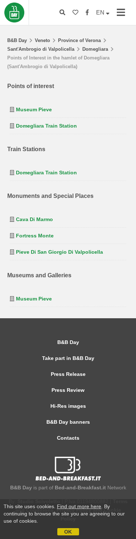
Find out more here (79, 506)
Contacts (68, 438)
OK (68, 532)
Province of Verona (79, 40)
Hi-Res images (68, 406)
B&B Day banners (68, 422)
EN (101, 12)
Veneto (42, 40)
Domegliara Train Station (46, 126)
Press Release (68, 374)
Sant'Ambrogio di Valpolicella (40, 49)
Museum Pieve (34, 109)
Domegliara (95, 49)
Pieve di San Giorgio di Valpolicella (59, 252)
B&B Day (17, 40)
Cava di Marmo (34, 219)
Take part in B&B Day (68, 358)
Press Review (68, 390)
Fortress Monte (35, 236)
